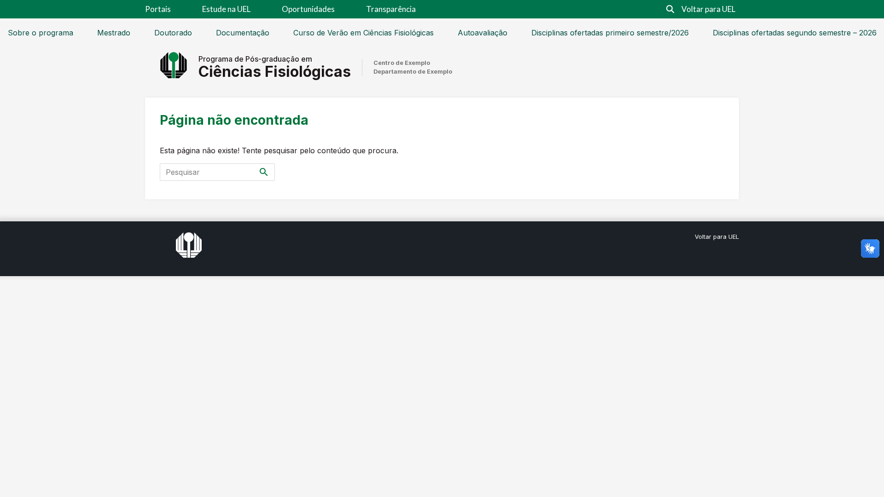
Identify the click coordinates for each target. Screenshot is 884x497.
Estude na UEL (226, 9)
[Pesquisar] (264, 172)
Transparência (391, 9)
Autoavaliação (482, 32)
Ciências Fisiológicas (274, 72)
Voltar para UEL (708, 9)
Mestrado (113, 32)
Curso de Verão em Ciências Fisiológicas (363, 32)
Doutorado (173, 32)
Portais (158, 9)
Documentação (242, 32)
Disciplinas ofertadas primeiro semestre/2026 (610, 32)
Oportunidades (308, 9)
